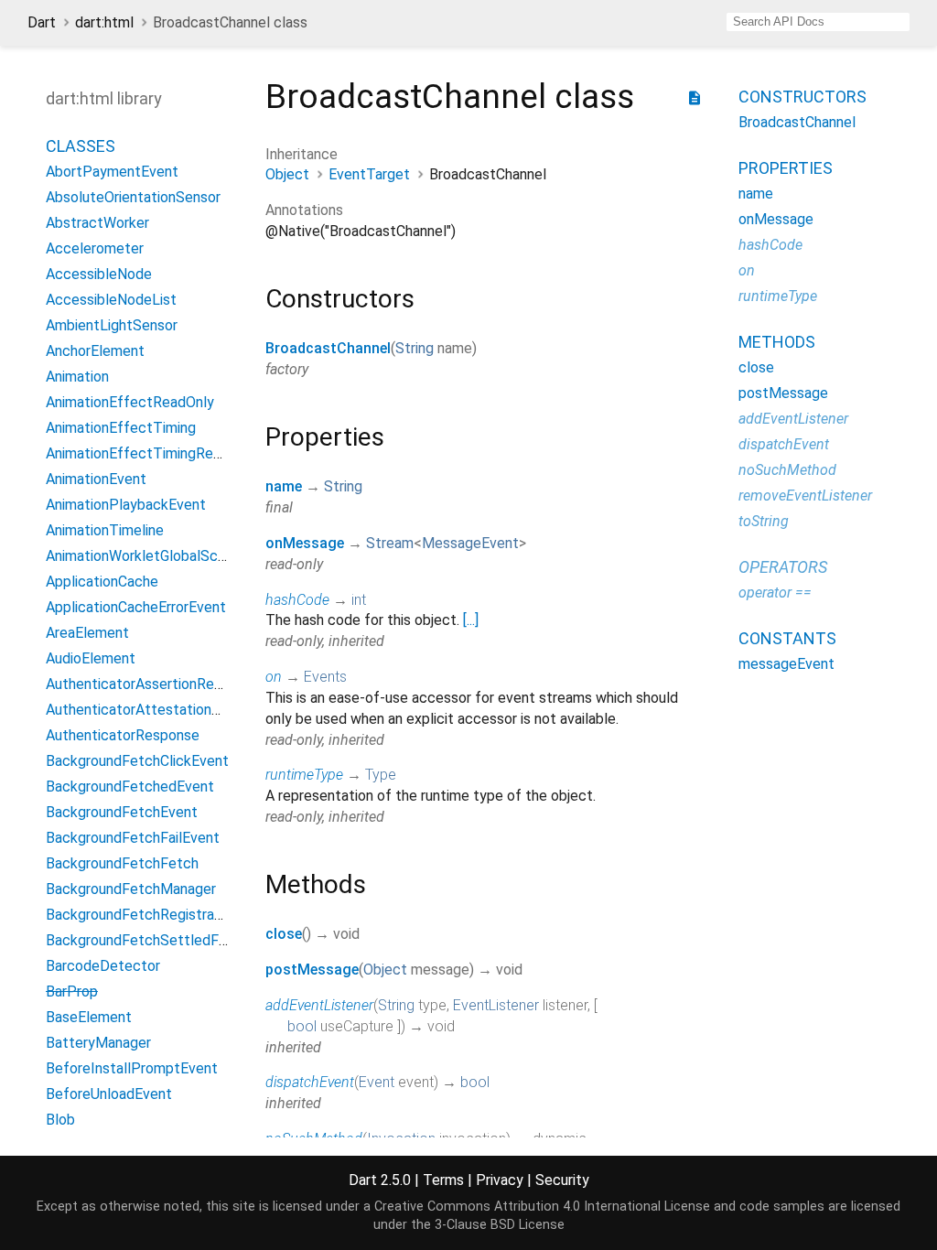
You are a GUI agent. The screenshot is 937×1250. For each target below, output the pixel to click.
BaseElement (89, 1017)
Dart (41, 22)
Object (287, 174)
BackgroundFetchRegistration (142, 914)
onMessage (304, 543)
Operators (782, 567)
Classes (80, 146)
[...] (471, 620)
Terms (443, 1180)
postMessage (312, 969)
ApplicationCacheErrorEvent (136, 607)
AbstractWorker (97, 223)
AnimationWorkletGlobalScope (144, 556)
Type (380, 774)
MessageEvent (470, 543)
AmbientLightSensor (112, 325)
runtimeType (304, 774)
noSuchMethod (787, 470)
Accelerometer (95, 248)
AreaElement (87, 632)
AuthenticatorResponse (122, 735)
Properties (785, 168)
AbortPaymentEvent (112, 171)
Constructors (802, 96)
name (283, 486)
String (414, 348)
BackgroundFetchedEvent (130, 786)
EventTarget (369, 174)
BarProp (72, 991)
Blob (60, 1119)
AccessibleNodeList (111, 299)
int (358, 600)
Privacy (499, 1180)
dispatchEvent (309, 1082)
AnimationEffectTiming (121, 427)
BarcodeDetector (103, 966)
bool (302, 1026)
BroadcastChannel (328, 348)
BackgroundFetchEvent (122, 812)
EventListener (496, 1005)
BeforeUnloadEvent (109, 1094)
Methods (776, 341)
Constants (787, 638)
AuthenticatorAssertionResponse (153, 684)
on (273, 676)
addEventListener (319, 1005)
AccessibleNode (99, 274)
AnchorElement (95, 351)
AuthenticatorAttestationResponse (160, 709)
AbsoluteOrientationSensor (133, 197)
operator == (775, 592)
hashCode (297, 600)
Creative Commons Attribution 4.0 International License (542, 1206)
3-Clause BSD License (500, 1225)
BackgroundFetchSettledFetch (147, 940)
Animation (77, 376)
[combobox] (818, 22)
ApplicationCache (102, 581)
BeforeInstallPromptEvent (132, 1068)
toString (763, 521)
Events (325, 676)
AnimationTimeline (105, 530)
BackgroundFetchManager (131, 889)
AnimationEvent (96, 479)
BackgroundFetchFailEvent (133, 837)
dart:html (104, 22)
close (283, 934)
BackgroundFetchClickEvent (137, 761)
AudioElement (90, 658)
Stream (390, 543)
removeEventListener (805, 495)
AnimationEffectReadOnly (130, 402)
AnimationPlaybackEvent (126, 504)
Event (376, 1082)
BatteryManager (98, 1042)
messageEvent (786, 664)
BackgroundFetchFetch (122, 863)
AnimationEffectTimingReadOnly (151, 453)
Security (562, 1180)
